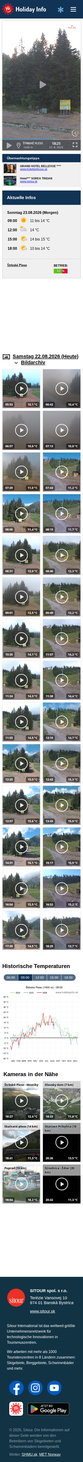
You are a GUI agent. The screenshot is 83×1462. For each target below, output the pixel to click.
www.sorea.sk (28, 181)
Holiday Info (19, 5)
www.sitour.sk (42, 1311)
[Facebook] (16, 1388)
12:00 (40, 977)
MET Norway (50, 1454)
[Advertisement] (41, 313)
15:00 (54, 977)
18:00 (68, 977)
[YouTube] (54, 1388)
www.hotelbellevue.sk (33, 169)
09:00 (25, 977)
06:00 (11, 977)
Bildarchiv (33, 362)
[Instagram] (35, 1388)
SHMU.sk (29, 1454)
